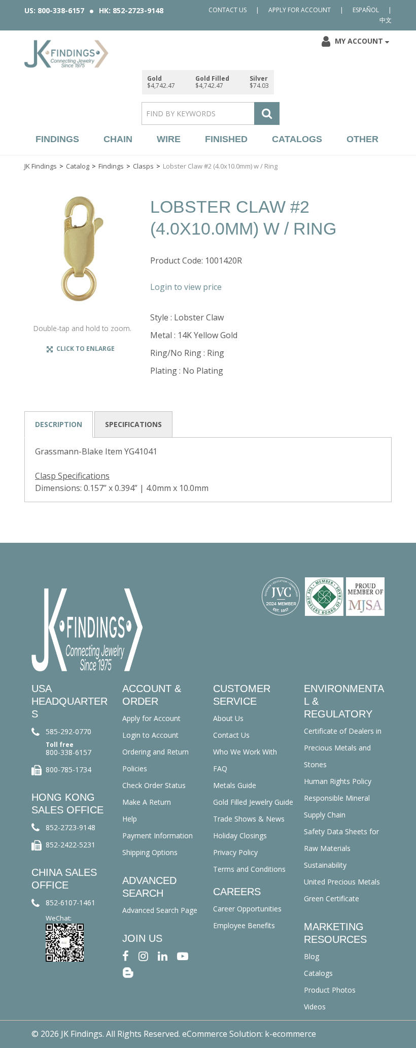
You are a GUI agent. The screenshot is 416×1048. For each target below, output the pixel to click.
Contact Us (228, 10)
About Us (228, 718)
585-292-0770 (68, 731)
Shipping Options (150, 852)
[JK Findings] (66, 54)
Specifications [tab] (133, 424)
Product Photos (330, 990)
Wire (169, 139)
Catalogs (297, 139)
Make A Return (146, 802)
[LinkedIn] (162, 955)
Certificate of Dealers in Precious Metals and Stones (343, 747)
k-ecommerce (290, 1033)
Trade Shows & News (249, 819)
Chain (117, 139)
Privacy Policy (235, 852)
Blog (311, 956)
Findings (57, 139)
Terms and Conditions (249, 869)
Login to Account (150, 735)
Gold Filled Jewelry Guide (253, 802)
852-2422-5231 (70, 844)
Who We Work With (245, 752)
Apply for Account (299, 10)
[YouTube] (182, 955)
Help (129, 819)
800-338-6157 (68, 752)
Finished (226, 139)
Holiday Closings (240, 835)
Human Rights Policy (337, 781)
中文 (385, 20)
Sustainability (325, 865)
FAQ (220, 768)
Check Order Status (154, 785)
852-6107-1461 (70, 902)
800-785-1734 (68, 769)
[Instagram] (143, 955)
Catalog (77, 166)
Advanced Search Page (159, 910)
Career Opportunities (247, 908)
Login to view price (186, 286)
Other (362, 139)
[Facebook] (125, 955)
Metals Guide (234, 785)
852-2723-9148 (70, 827)
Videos (315, 1006)
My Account (359, 41)
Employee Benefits (244, 925)
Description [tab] (58, 424)
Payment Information (157, 835)
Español (366, 10)
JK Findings (40, 166)
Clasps (143, 166)
